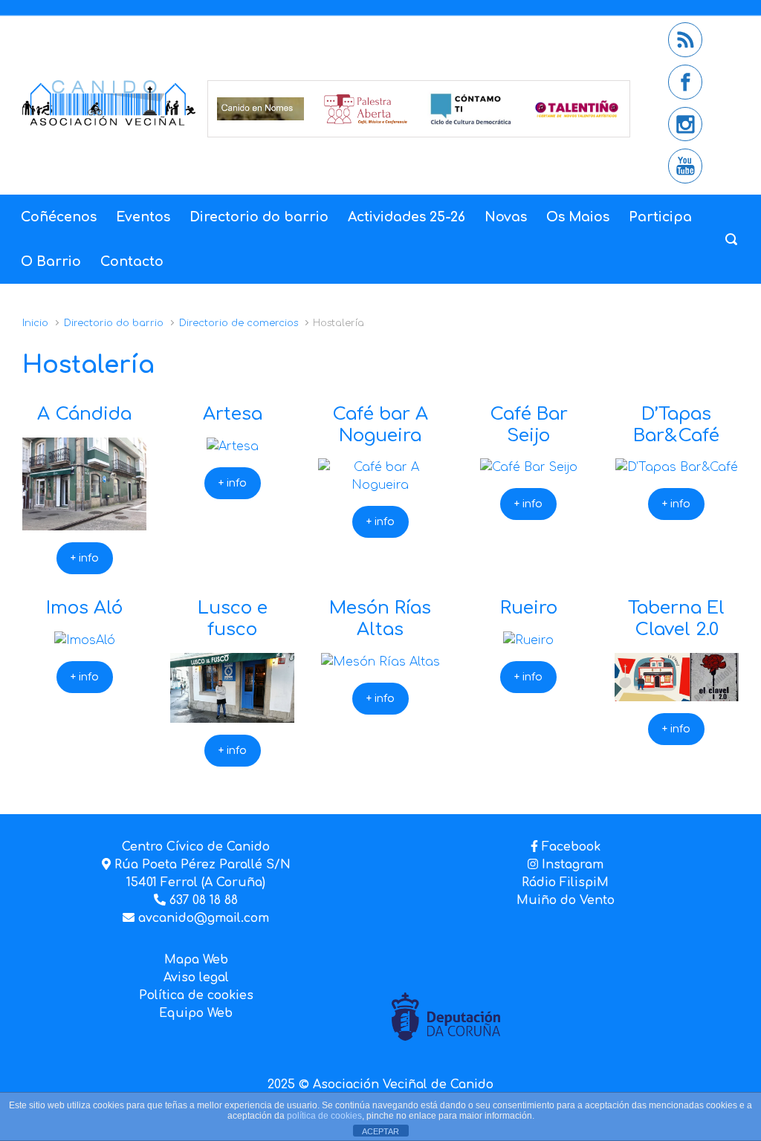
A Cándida (84, 414)
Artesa (232, 414)
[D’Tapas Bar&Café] (676, 467)
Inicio (35, 323)
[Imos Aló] (84, 640)
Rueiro (528, 608)
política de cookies (324, 1116)
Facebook (571, 847)
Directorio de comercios (238, 323)
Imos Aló (84, 608)
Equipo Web (196, 1013)
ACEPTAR (380, 1131)
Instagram (570, 864)
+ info (85, 558)
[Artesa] (233, 446)
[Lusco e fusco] (232, 714)
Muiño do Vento (565, 900)
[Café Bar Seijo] (528, 467)
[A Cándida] (84, 521)
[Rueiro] (528, 640)
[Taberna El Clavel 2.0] (677, 692)
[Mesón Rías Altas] (380, 662)
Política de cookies (196, 995)
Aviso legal (196, 977)
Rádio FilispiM (565, 882)
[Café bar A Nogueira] (380, 485)
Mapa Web (196, 959)
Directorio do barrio (113, 323)
